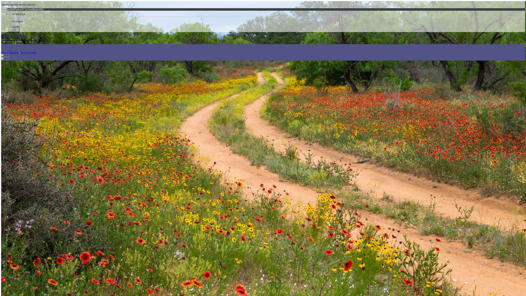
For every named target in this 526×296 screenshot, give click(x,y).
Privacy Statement (10, 53)
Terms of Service (28, 53)
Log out (15, 26)
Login (14, 30)
